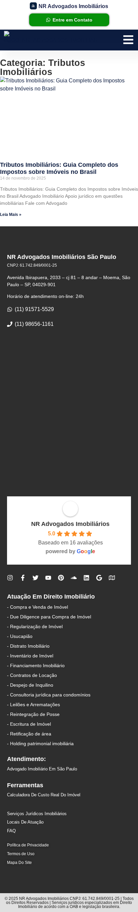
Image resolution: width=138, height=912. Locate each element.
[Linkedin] (86, 578)
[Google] (99, 578)
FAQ (11, 830)
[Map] (112, 578)
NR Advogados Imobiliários (70, 524)
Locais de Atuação (25, 822)
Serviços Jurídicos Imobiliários (37, 813)
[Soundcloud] (74, 578)
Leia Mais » (10, 214)
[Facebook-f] (23, 578)
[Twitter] (35, 578)
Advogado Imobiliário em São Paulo (42, 768)
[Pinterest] (61, 578)
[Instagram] (10, 578)
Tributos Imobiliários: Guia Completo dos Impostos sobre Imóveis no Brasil (59, 168)
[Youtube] (48, 578)
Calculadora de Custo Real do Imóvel (43, 794)
